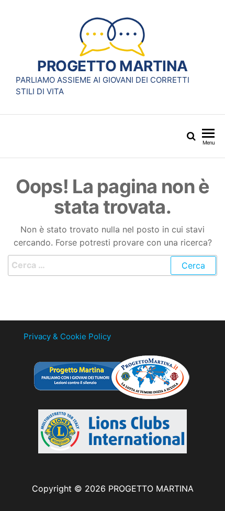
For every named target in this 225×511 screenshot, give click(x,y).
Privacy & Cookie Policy (67, 336)
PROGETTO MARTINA (112, 66)
